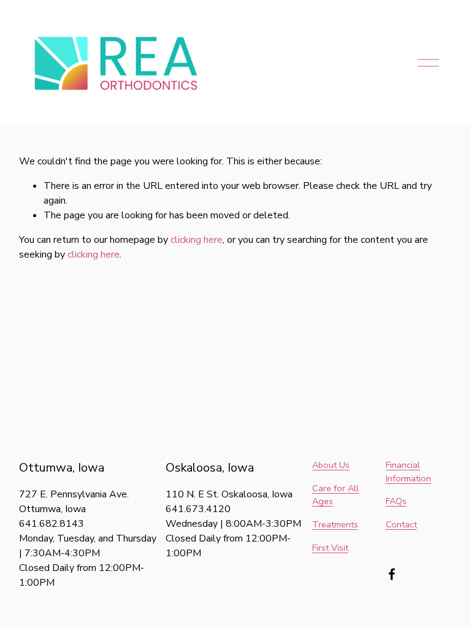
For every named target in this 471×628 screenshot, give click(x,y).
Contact (401, 524)
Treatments (335, 524)
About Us (331, 465)
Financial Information (408, 471)
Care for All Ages (335, 495)
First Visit (330, 548)
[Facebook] (392, 574)
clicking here (196, 240)
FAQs (396, 501)
